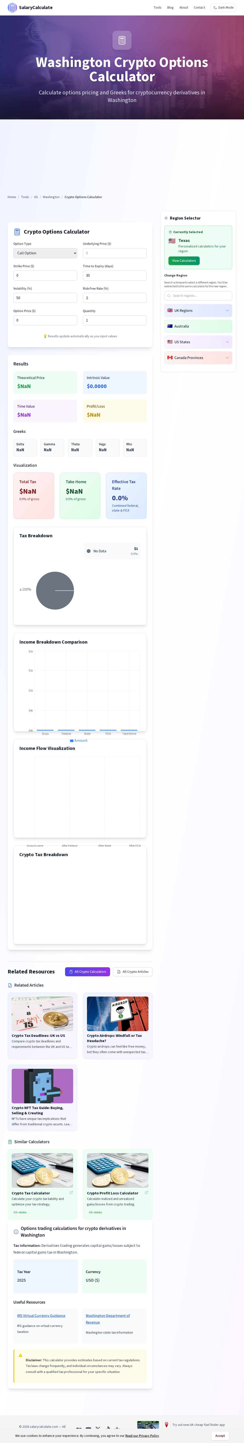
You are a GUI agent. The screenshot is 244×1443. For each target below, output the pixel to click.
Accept (220, 1435)
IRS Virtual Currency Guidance (41, 1315)
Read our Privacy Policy (142, 1435)
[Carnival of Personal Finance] (148, 1425)
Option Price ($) (24, 311)
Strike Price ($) (23, 266)
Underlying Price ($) (97, 243)
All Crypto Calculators (90, 971)
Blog (170, 7)
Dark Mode (226, 7)
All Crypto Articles (135, 971)
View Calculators (184, 260)
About (183, 7)
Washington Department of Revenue (108, 1319)
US (36, 197)
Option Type (22, 243)
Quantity (89, 311)
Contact (199, 7)
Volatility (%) (22, 288)
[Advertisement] (122, 159)
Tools (157, 7)
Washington (51, 197)
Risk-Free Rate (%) (95, 288)
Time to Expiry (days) (98, 266)
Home (12, 197)
